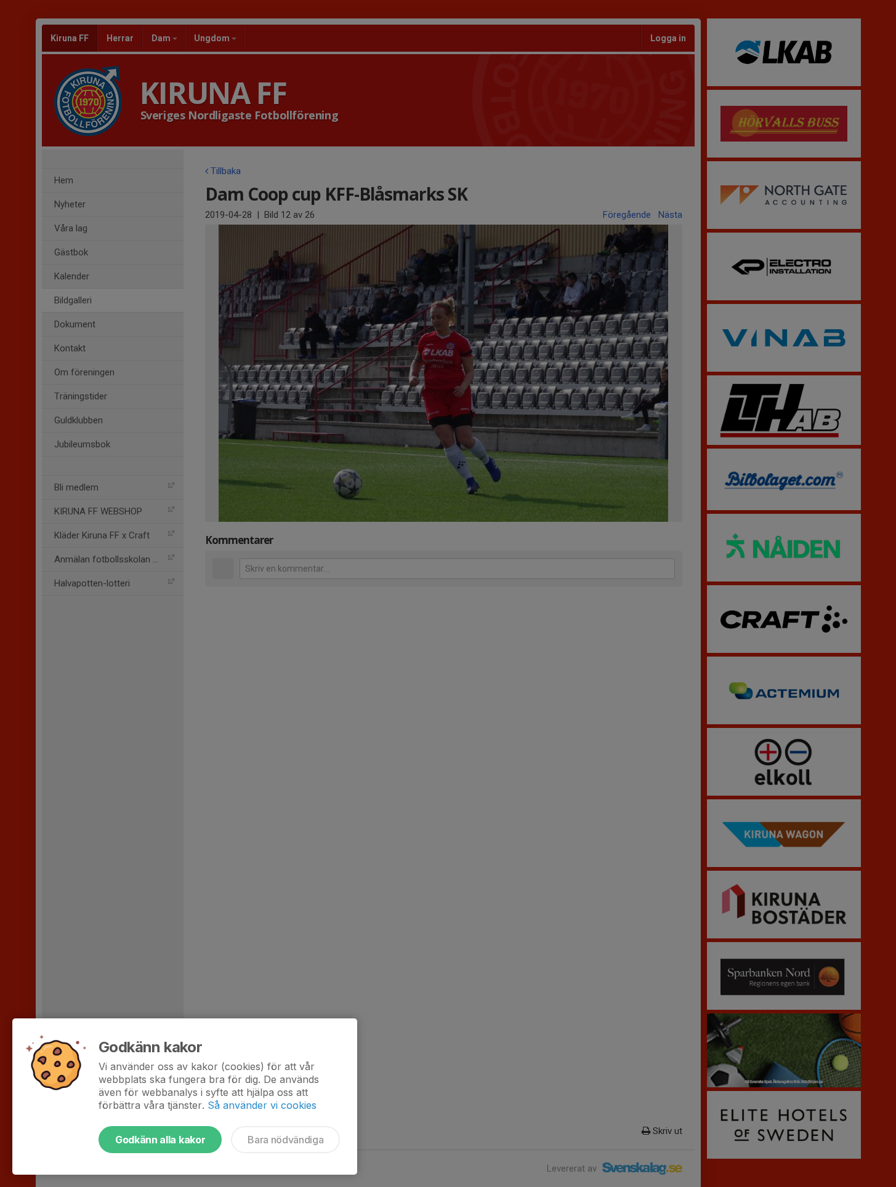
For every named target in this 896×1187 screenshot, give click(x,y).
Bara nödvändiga (285, 1139)
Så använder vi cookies (262, 1105)
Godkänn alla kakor (160, 1139)
